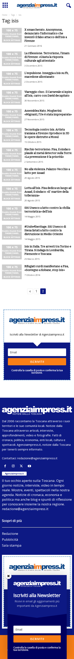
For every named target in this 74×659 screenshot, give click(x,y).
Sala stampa (12, 545)
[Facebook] (6, 466)
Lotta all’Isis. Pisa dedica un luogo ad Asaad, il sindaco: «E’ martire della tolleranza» (47, 191)
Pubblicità (10, 539)
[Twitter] (22, 466)
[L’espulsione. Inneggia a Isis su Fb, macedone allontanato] (12, 78)
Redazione (10, 533)
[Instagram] (14, 466)
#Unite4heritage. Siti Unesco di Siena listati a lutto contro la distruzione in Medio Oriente (45, 230)
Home (4, 15)
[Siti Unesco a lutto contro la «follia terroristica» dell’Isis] (12, 213)
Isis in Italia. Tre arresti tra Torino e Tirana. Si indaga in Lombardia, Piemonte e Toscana (47, 250)
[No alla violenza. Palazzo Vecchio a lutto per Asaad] (12, 174)
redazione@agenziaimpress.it (37, 458)
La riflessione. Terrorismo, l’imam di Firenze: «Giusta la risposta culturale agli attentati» (46, 57)
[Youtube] (30, 466)
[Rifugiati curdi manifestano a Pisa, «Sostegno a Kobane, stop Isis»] (12, 271)
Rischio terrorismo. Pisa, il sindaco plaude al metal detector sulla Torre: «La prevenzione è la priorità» (48, 153)
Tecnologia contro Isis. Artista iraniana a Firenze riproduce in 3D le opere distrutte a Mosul (46, 133)
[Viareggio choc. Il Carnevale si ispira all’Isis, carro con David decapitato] (12, 97)
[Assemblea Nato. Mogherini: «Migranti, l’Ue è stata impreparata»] (12, 116)
